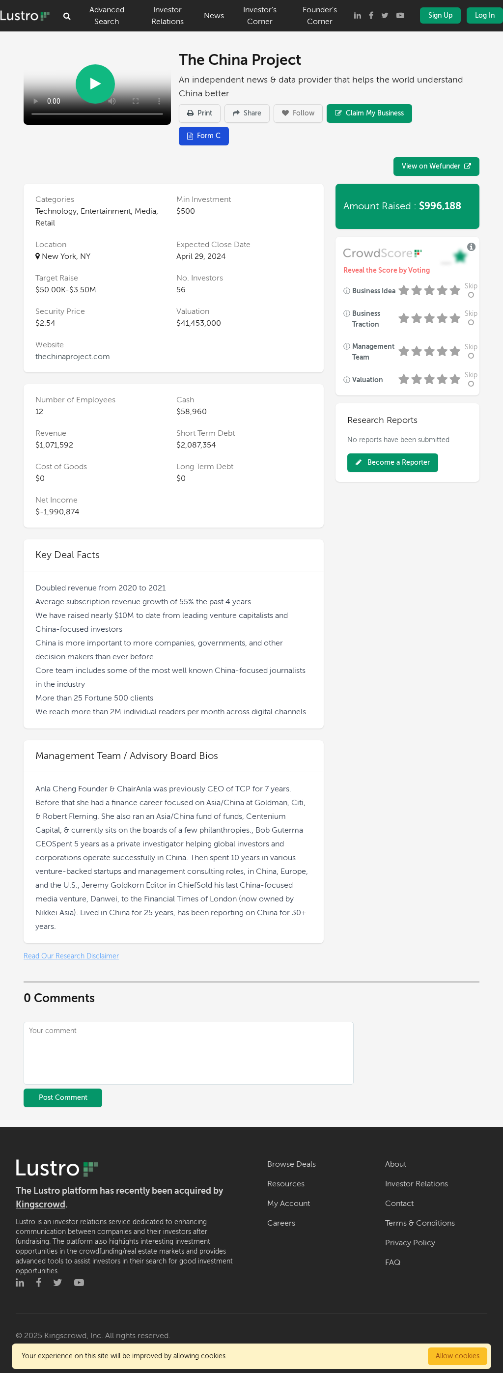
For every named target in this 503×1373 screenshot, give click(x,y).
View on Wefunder (431, 166)
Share (251, 113)
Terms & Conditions (420, 1223)
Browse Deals (291, 1164)
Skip (471, 286)
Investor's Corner (260, 15)
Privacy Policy (410, 1242)
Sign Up (440, 15)
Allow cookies (457, 1356)
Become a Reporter (397, 462)
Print (204, 113)
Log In (485, 15)
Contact (399, 1203)
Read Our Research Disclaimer (71, 956)
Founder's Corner (320, 15)
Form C (209, 136)
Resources (286, 1183)
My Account (288, 1203)
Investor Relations (167, 15)
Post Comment (63, 1097)
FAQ (392, 1262)
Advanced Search (106, 15)
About (395, 1164)
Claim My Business (374, 113)
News (214, 15)
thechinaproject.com (72, 356)
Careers (281, 1223)
